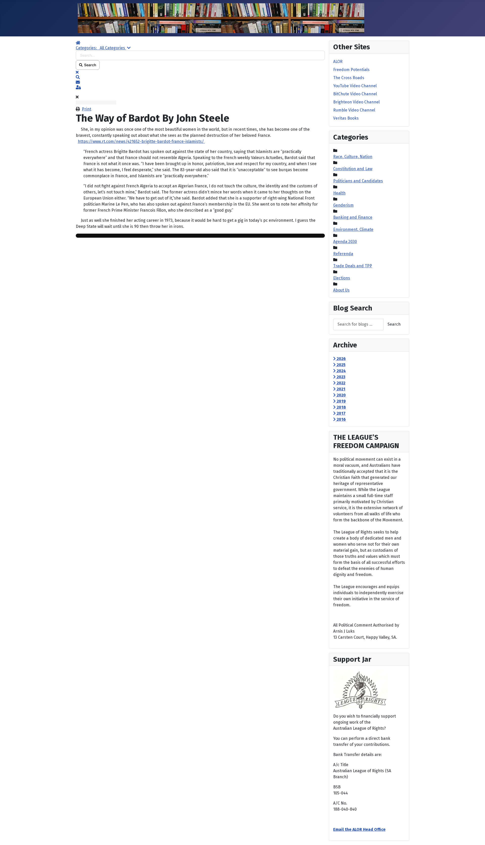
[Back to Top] (476, 835)
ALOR (338, 61)
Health (339, 193)
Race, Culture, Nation (352, 156)
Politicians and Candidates (358, 181)
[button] (200, 77)
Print (86, 109)
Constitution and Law (352, 168)
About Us (341, 290)
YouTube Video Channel (355, 85)
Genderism (343, 205)
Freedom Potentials (351, 69)
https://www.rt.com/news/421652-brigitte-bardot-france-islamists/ (141, 141)
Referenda (343, 253)
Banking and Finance (352, 217)
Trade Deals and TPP (352, 265)
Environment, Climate (353, 229)
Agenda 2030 (345, 241)
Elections (341, 278)
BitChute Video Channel (355, 94)
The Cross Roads (348, 77)
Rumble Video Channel (354, 110)
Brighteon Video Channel (356, 102)
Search (89, 65)
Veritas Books (346, 118)
